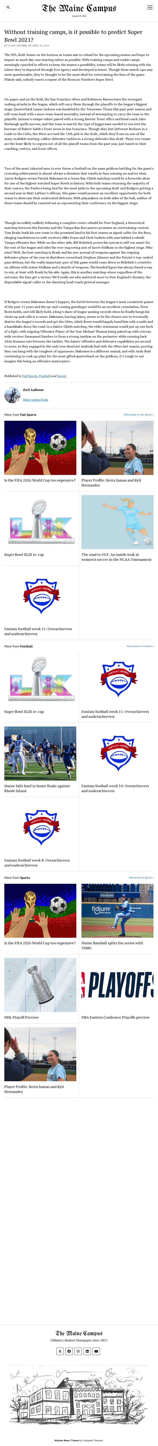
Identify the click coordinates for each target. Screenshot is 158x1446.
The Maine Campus (79, 9)
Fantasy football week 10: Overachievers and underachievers (115, 788)
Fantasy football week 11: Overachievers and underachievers (38, 631)
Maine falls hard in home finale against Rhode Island (37, 788)
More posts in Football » (140, 646)
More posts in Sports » (141, 877)
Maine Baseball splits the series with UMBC (112, 945)
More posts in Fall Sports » (139, 414)
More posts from (35, 399)
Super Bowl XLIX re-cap (24, 554)
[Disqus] (78, 1153)
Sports (61, 376)
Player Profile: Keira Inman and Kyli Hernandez (111, 482)
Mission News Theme (67, 1440)
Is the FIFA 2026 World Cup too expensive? (40, 480)
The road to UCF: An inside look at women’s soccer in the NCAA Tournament (116, 557)
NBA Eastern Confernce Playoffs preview (115, 1017)
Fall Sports (29, 376)
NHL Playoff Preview (21, 1017)
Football (44, 376)
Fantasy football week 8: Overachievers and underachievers (37, 863)
